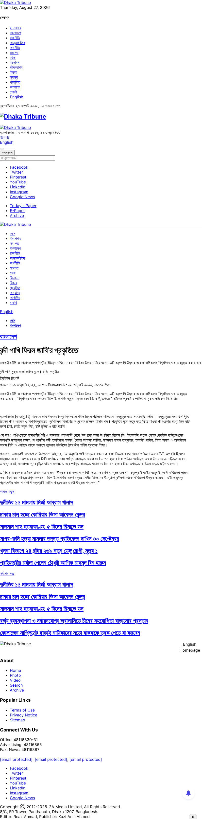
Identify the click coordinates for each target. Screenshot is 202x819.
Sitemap (17, 719)
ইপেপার (4, 137)
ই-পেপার (15, 27)
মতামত (14, 52)
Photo (15, 675)
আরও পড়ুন (7, 491)
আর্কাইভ (15, 297)
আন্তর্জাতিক (17, 42)
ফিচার (13, 72)
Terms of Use (22, 710)
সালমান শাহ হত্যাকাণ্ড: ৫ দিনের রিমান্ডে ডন (42, 526)
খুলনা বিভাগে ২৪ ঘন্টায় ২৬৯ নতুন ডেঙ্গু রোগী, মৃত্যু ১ (49, 550)
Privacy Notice (23, 714)
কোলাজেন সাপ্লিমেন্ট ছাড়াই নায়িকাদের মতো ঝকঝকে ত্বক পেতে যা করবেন (70, 632)
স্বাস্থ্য (14, 77)
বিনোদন (14, 62)
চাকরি (13, 91)
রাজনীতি (15, 37)
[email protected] (16, 759)
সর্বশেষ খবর (7, 573)
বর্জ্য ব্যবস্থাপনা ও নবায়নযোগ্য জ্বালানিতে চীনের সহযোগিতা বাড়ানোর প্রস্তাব (74, 620)
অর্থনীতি (15, 47)
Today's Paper (23, 205)
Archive (17, 215)
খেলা (13, 57)
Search (16, 685)
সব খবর (14, 243)
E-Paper (17, 210)
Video (15, 680)
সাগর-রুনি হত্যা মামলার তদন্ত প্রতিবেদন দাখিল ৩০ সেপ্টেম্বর (59, 538)
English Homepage (190, 647)
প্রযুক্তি (15, 82)
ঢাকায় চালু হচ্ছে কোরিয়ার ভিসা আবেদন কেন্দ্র (42, 514)
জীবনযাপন (16, 67)
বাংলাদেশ (15, 32)
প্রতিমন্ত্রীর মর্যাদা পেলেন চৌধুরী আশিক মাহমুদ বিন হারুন (53, 562)
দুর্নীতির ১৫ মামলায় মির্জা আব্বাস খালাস (36, 502)
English (16, 96)
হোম (12, 233)
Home (15, 670)
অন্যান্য (15, 87)
